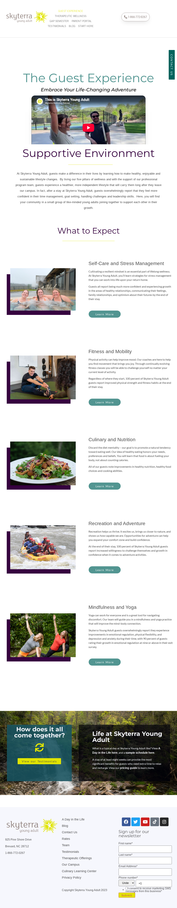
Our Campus (71, 864)
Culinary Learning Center (79, 871)
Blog (72, 26)
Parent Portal (82, 21)
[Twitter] (135, 822)
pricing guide (128, 767)
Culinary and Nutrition (112, 439)
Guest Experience (70, 11)
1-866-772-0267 (15, 852)
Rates (66, 839)
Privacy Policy (71, 877)
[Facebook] (126, 822)
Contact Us (69, 832)
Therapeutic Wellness (70, 16)
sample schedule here (139, 752)
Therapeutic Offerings (77, 858)
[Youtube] (145, 822)
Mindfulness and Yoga (112, 607)
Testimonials (57, 26)
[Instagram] (164, 822)
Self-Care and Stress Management (126, 263)
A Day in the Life (73, 819)
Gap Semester (59, 21)
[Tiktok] (154, 822)
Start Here (86, 26)
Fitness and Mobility (110, 351)
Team (65, 845)
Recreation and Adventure (116, 523)
